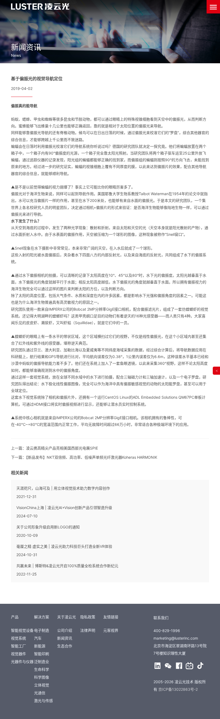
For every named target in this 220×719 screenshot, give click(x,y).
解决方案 (41, 617)
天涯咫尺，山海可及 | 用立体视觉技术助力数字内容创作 (63, 488)
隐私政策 (87, 617)
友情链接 (110, 617)
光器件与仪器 (22, 661)
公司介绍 (64, 630)
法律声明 (87, 630)
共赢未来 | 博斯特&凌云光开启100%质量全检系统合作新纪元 (67, 565)
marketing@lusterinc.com (175, 638)
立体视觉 (41, 685)
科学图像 (41, 677)
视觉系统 (18, 638)
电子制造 (41, 630)
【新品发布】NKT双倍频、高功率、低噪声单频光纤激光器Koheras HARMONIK (91, 457)
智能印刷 (41, 653)
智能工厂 (18, 646)
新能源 (39, 646)
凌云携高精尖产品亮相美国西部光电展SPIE (62, 448)
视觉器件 (18, 653)
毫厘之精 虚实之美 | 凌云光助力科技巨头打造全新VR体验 (64, 546)
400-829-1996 (166, 630)
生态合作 (64, 646)
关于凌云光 (66, 617)
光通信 (39, 692)
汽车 (38, 638)
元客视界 (110, 630)
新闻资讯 (64, 638)
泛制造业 (41, 661)
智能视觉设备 (22, 630)
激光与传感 (43, 700)
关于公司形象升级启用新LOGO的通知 (48, 527)
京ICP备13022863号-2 (178, 689)
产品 (15, 617)
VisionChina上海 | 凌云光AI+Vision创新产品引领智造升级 (64, 507)
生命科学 (41, 669)
